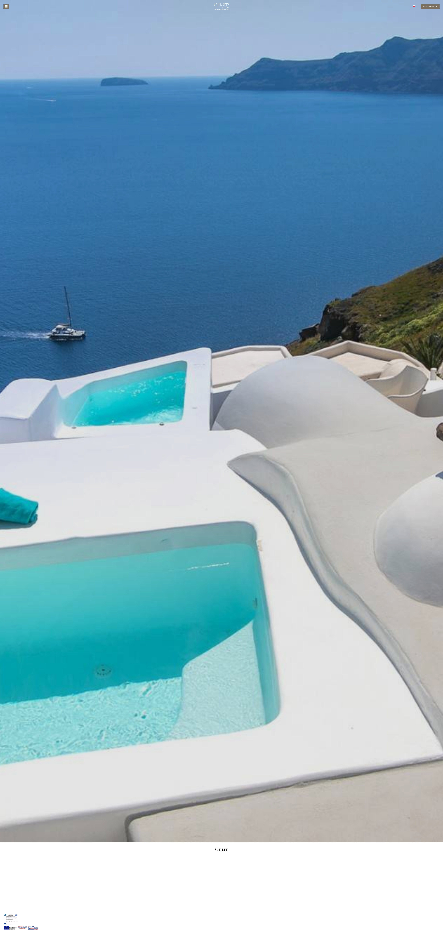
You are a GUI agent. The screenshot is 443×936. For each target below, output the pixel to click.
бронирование (430, 6)
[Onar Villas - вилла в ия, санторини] (221, 5)
